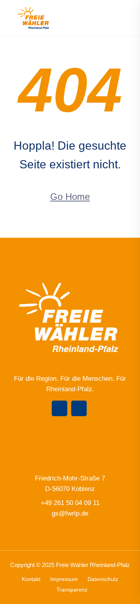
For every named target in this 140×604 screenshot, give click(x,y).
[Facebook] (59, 408)
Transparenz (72, 589)
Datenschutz (103, 579)
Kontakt (31, 579)
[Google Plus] (79, 408)
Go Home (70, 196)
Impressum (64, 579)
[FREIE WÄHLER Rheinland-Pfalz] (34, 17)
